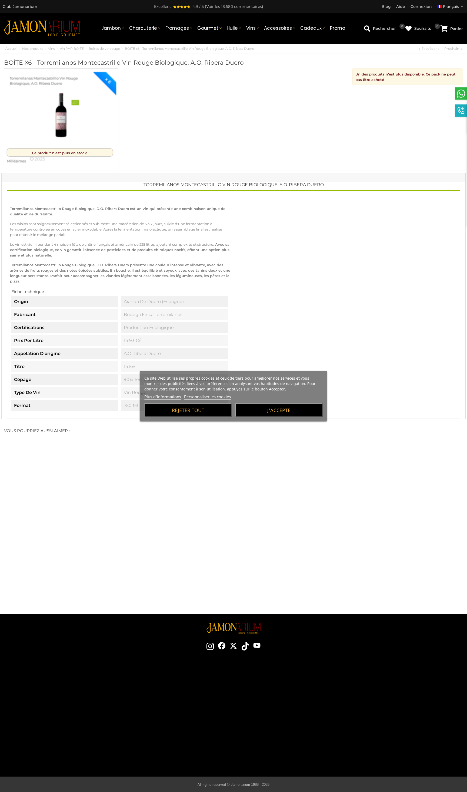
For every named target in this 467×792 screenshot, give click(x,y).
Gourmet (210, 28)
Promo (337, 28)
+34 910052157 (69, 717)
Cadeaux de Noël (158, 713)
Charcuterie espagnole (269, 721)
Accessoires (280, 28)
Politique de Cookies (384, 713)
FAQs (384, 721)
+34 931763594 (41, 717)
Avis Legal (384, 705)
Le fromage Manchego (269, 746)
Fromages (179, 28)
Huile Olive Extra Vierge (269, 730)
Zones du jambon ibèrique (269, 713)
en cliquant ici (55, 707)
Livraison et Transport (384, 689)
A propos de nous (158, 705)
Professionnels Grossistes (158, 721)
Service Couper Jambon (158, 730)
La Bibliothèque (269, 754)
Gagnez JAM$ (158, 697)
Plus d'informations (162, 396)
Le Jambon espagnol (269, 681)
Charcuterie (145, 28)
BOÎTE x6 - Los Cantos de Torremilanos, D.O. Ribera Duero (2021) (272, 550)
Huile (234, 28)
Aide (384, 738)
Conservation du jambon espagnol (269, 705)
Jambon (113, 28)
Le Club (158, 689)
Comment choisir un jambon (269, 689)
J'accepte (279, 410)
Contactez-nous (158, 681)
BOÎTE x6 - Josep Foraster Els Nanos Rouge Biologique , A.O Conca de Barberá (39, 554)
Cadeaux (313, 28)
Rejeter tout (188, 410)
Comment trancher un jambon (269, 697)
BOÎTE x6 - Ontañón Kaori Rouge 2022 (428, 547)
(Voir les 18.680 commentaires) (234, 6)
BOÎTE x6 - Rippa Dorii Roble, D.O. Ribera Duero (350, 550)
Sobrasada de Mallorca (269, 738)
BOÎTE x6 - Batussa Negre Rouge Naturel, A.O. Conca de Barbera (117, 550)
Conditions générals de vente (384, 697)
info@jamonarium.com (51, 697)
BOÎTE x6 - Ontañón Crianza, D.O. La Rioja (194, 550)
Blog (158, 738)
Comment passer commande (384, 681)
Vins (253, 28)
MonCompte (384, 730)
